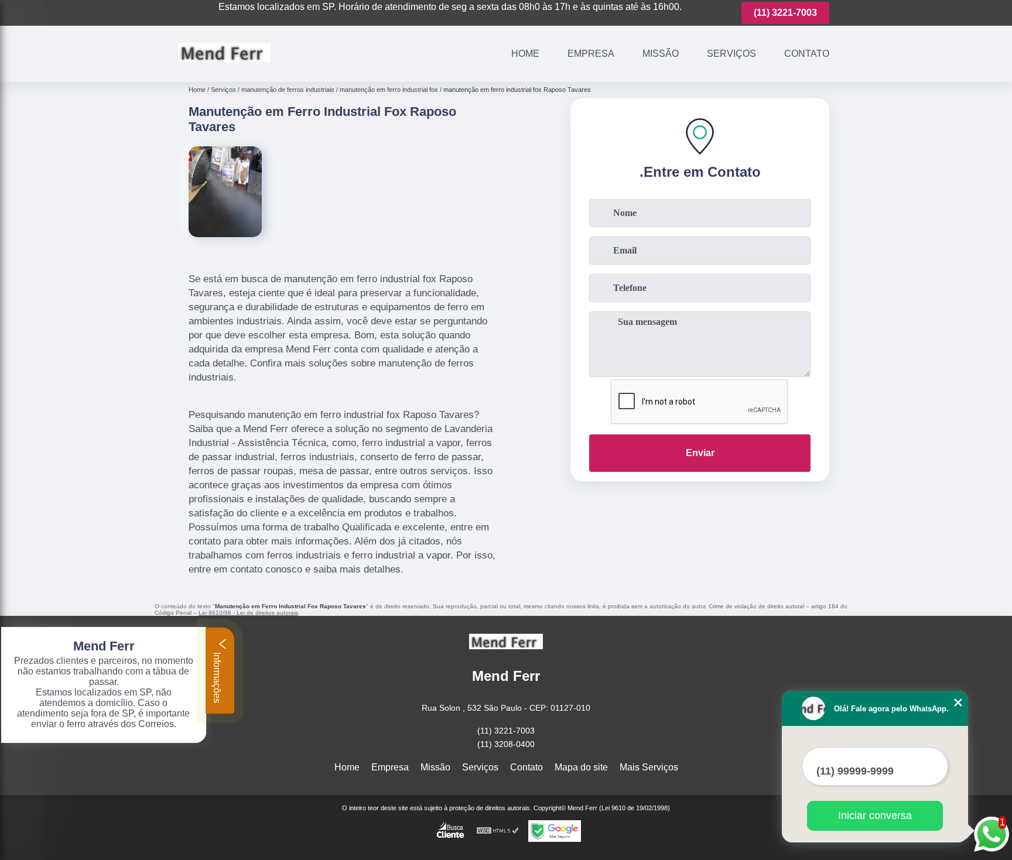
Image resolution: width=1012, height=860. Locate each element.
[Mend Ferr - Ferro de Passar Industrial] (224, 67)
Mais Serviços (649, 767)
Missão (660, 54)
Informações (217, 676)
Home (525, 54)
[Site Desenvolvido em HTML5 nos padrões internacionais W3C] (497, 831)
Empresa (590, 54)
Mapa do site (581, 767)
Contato (806, 54)
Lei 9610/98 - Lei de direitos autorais (248, 612)
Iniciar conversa (875, 815)
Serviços (731, 54)
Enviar (700, 453)
